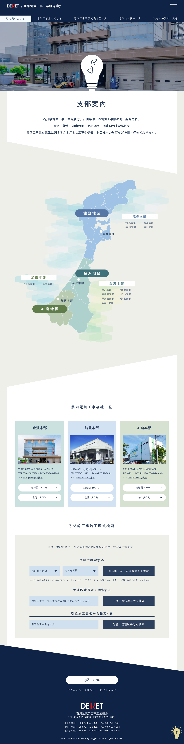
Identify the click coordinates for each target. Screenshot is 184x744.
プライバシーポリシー (81, 690)
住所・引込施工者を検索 (129, 600)
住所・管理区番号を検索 (129, 624)
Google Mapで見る (33, 477)
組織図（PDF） (39, 487)
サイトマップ (108, 690)
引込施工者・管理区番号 (128, 570)
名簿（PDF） (39, 497)
